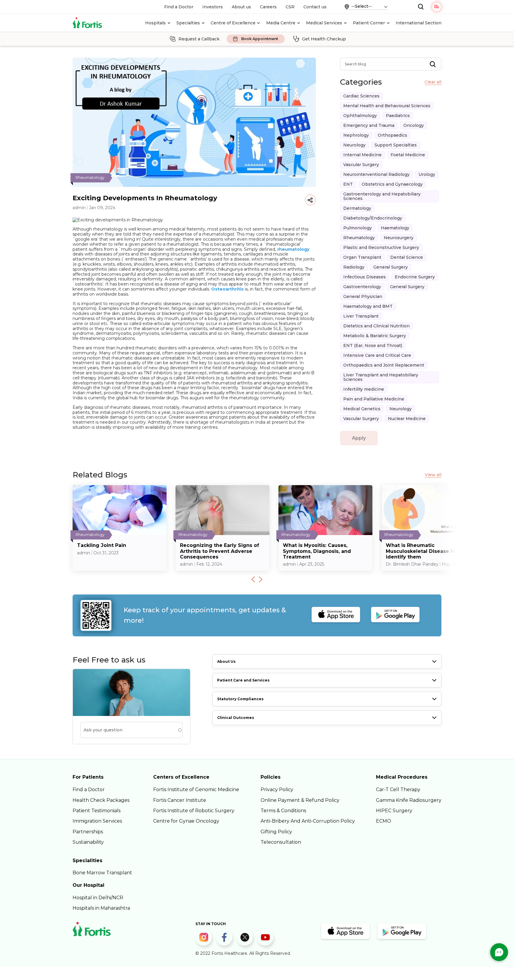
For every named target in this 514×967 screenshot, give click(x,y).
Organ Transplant (362, 257)
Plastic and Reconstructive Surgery (381, 247)
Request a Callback (199, 39)
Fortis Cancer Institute (179, 800)
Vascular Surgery (361, 164)
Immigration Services (97, 821)
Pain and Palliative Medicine (373, 399)
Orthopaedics (392, 135)
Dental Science (406, 257)
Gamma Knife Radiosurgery (408, 800)
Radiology (353, 267)
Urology (427, 174)
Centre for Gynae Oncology (186, 821)
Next (260, 579)
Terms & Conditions (283, 810)
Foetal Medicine (408, 154)
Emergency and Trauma (368, 125)
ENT (348, 184)
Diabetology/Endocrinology (372, 218)
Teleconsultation (281, 842)
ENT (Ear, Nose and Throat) (372, 345)
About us (241, 7)
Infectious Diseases (364, 277)
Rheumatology (359, 237)
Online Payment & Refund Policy (300, 800)
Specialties (188, 23)
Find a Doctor (178, 7)
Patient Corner (369, 23)
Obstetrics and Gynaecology (392, 184)
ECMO (383, 821)
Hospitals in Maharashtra (101, 908)
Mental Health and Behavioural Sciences (386, 105)
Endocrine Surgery (415, 277)
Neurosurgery (398, 237)
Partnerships (88, 832)
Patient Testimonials (96, 810)
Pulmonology (357, 228)
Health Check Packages (101, 800)
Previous (253, 579)
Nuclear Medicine (407, 418)
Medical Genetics (361, 408)
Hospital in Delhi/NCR (98, 897)
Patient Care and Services (243, 680)
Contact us (315, 7)
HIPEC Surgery (394, 810)
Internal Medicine (362, 154)
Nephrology (356, 135)
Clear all (432, 82)
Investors (212, 7)
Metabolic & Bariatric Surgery (374, 335)
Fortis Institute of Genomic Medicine (196, 789)
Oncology (413, 125)
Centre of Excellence (233, 23)
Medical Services (324, 23)
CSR (290, 7)
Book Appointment (259, 39)
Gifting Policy (276, 832)
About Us (226, 661)
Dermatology (357, 208)
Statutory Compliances (240, 699)
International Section (418, 23)
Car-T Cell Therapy (398, 789)
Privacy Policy (277, 789)
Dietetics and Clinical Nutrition (376, 326)
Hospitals (155, 23)
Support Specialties (395, 145)
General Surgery (390, 267)
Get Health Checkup (324, 39)
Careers (268, 7)
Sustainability (88, 842)
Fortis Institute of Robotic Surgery (193, 810)
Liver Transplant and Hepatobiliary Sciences (380, 377)
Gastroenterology (362, 286)
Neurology (354, 145)
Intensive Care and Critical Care (377, 355)
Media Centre (280, 23)
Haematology (395, 228)
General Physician (362, 296)
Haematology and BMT (368, 306)
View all (433, 474)
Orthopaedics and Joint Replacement (383, 365)
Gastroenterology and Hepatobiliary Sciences (382, 196)
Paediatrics (398, 115)
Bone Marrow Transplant (102, 872)
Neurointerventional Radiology (376, 174)
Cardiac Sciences (361, 96)
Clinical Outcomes (235, 717)
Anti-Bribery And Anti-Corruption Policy (308, 821)
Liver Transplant (361, 316)
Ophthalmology (360, 115)
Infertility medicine (363, 389)
